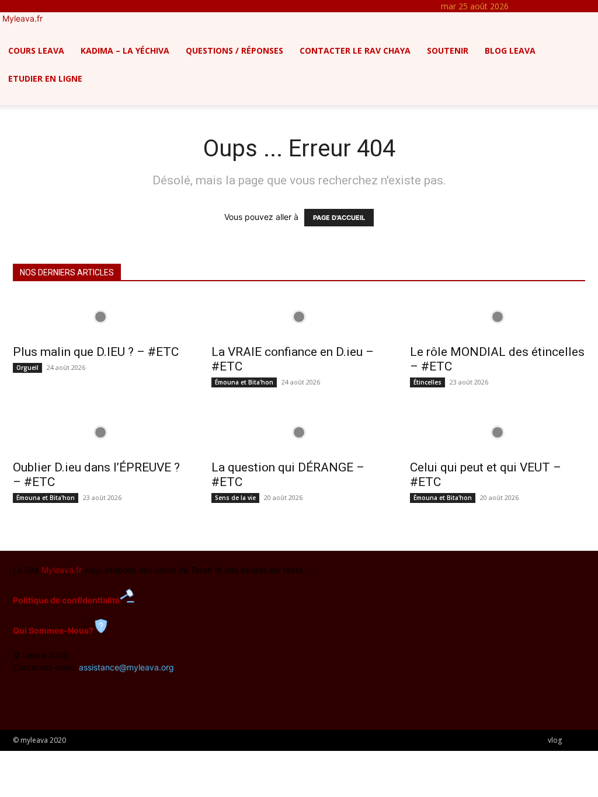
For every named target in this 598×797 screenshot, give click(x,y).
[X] (562, 6)
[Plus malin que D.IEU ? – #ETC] (100, 316)
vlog (555, 740)
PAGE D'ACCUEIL (339, 218)
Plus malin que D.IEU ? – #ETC (96, 352)
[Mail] (554, 6)
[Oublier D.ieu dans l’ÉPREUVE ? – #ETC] (100, 432)
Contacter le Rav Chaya (355, 50)
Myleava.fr (61, 570)
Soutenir (447, 50)
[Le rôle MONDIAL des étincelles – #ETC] (497, 316)
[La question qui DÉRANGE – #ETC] (299, 432)
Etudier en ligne (45, 78)
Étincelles (427, 382)
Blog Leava (510, 50)
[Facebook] (536, 6)
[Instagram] (545, 6)
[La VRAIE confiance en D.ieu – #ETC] (299, 316)
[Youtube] (570, 6)
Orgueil (27, 367)
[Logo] (1, 30)
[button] (584, 39)
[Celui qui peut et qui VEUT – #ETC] (497, 432)
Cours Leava (36, 50)
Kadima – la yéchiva (125, 50)
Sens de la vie (235, 498)
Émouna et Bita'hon (244, 382)
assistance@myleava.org (126, 667)
